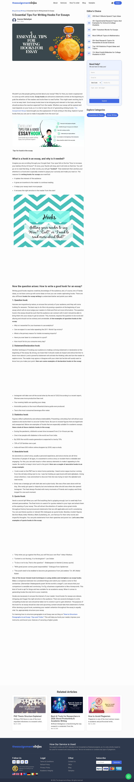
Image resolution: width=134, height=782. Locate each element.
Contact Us (72, 761)
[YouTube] (26, 762)
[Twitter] (22, 762)
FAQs (70, 764)
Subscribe (117, 762)
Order (118, 3)
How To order (74, 3)
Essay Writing (21, 11)
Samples (92, 3)
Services (63, 3)
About (55, 3)
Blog (84, 3)
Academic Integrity (46, 771)
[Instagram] (18, 762)
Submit (104, 101)
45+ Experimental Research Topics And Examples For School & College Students (107, 23)
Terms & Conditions (47, 761)
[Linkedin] (14, 762)
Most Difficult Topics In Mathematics (106, 36)
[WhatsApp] (128, 776)
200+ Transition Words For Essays (105, 30)
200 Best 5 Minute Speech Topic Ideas (106, 16)
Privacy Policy (45, 768)
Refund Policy (45, 764)
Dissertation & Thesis (95, 115)
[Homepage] (24, 2)
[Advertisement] (48, 78)
